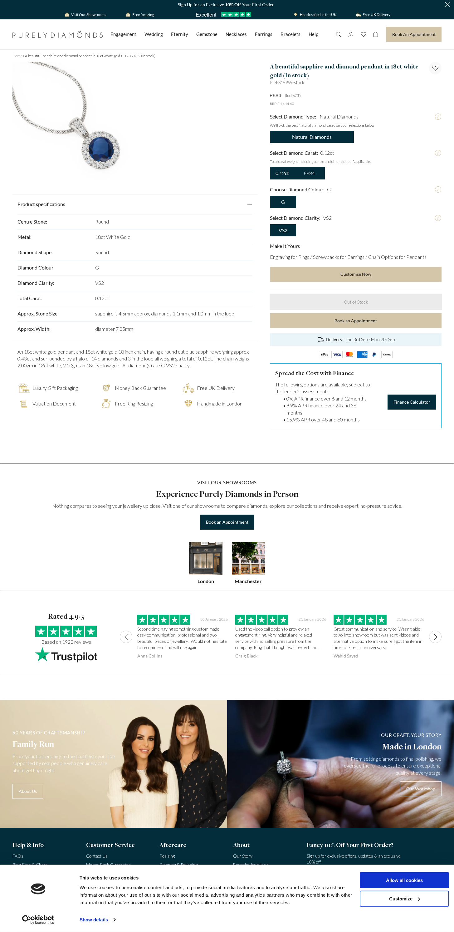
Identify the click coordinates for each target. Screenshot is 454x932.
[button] (447, 5)
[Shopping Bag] (376, 34)
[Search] (338, 34)
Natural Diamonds (312, 137)
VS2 (283, 230)
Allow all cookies (404, 880)
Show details (94, 919)
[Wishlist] (363, 34)
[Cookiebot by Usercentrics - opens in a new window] (38, 919)
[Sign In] (351, 34)
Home (17, 55)
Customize (401, 898)
